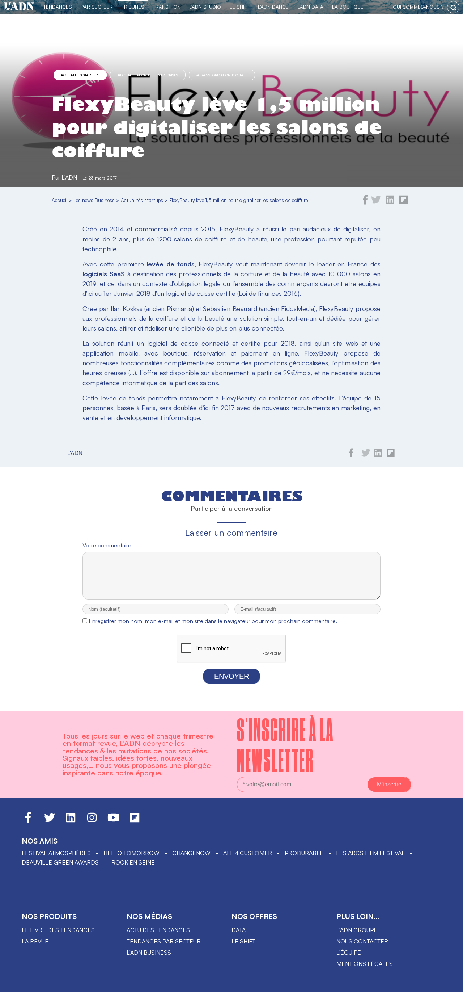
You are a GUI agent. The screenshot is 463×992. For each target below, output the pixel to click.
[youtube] (113, 820)
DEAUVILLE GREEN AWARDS (60, 862)
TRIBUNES (133, 7)
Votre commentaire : (108, 545)
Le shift (243, 941)
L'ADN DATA (310, 7)
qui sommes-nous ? (418, 7)
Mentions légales (364, 963)
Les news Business (94, 200)
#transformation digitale (221, 75)
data (239, 930)
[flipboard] (403, 202)
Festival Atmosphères (56, 853)
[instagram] (92, 820)
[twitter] (376, 202)
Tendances (57, 7)
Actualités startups (80, 75)
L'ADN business (149, 952)
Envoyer (231, 676)
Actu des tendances (158, 930)
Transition (166, 7)
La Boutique (348, 7)
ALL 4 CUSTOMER (247, 853)
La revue (35, 941)
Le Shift (239, 7)
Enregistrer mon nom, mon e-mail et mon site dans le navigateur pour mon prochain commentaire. (213, 621)
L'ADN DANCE (273, 7)
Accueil (59, 200)
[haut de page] (450, 983)
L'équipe (348, 952)
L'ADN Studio (205, 7)
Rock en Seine (133, 862)
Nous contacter (362, 941)
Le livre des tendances (58, 930)
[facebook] (365, 202)
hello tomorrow (131, 853)
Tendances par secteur (164, 941)
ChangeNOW (191, 853)
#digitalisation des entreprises (148, 75)
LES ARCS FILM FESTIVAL (370, 853)
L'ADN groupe (356, 930)
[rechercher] (453, 7)
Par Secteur (97, 7)
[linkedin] (390, 202)
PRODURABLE (304, 853)
